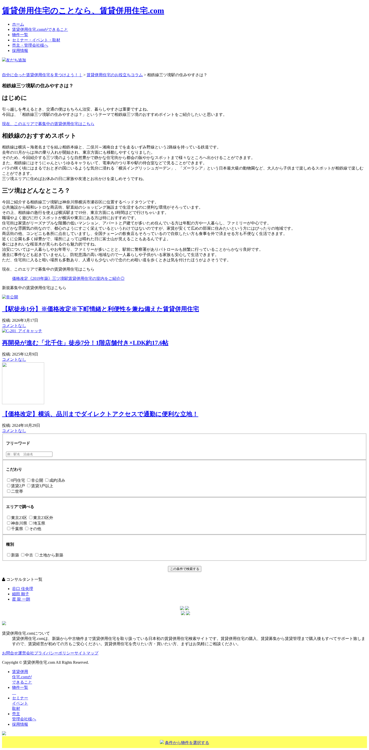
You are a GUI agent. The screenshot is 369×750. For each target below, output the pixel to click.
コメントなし (14, 325)
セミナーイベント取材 (20, 703)
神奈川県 (19, 523)
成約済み (57, 480)
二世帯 (17, 491)
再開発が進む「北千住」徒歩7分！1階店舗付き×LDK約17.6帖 (85, 343)
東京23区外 (43, 518)
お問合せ (10, 653)
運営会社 (26, 653)
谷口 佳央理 (22, 589)
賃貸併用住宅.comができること (40, 29)
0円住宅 (18, 480)
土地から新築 (51, 555)
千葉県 (17, 529)
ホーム (18, 24)
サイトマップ (86, 653)
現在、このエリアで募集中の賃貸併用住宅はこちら (48, 124)
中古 (29, 555)
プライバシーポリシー (54, 653)
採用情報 (20, 50)
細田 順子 (20, 594)
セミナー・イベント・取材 (36, 40)
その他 (35, 529)
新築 (15, 555)
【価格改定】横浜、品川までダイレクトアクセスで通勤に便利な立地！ (100, 414)
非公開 (37, 480)
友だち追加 (16, 60)
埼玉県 (39, 523)
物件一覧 (20, 35)
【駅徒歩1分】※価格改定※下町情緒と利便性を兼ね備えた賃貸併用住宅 (100, 309)
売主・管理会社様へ (30, 45)
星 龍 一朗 (21, 599)
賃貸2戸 (18, 486)
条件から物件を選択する (187, 742)
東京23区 (19, 518)
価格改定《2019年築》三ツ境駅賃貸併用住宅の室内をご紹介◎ (68, 278)
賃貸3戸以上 (42, 486)
